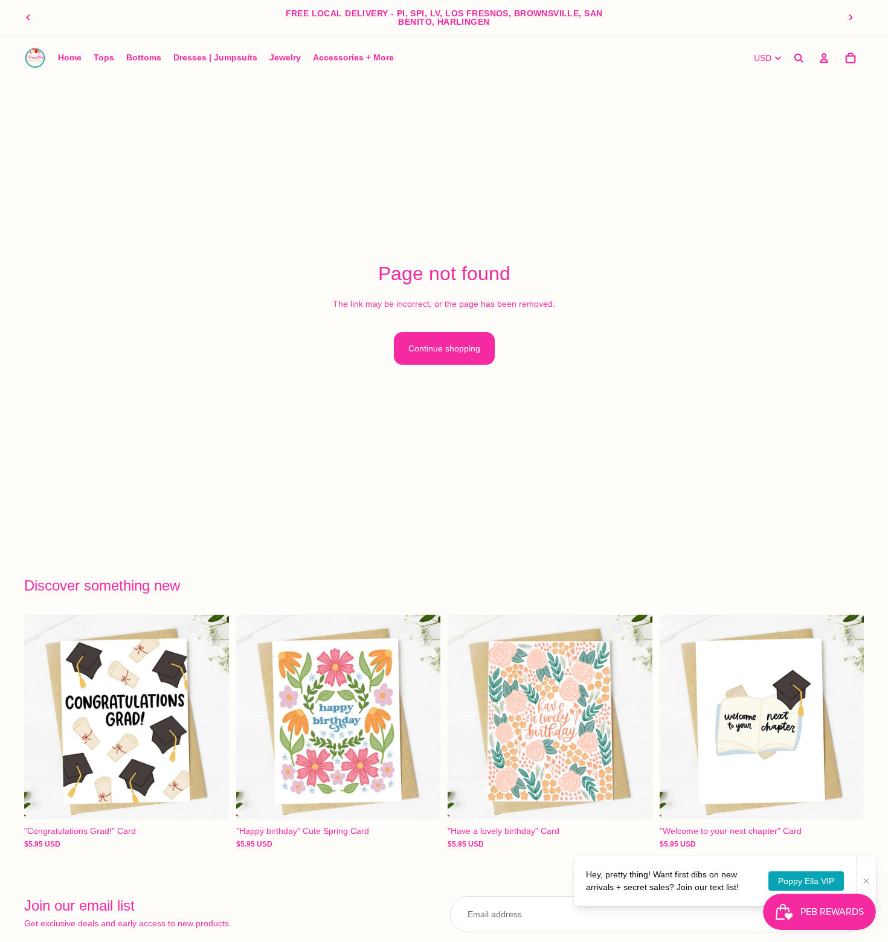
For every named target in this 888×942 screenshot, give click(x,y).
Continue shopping (444, 348)
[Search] (798, 58)
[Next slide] (850, 17)
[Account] (824, 58)
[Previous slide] (28, 17)
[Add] (210, 801)
